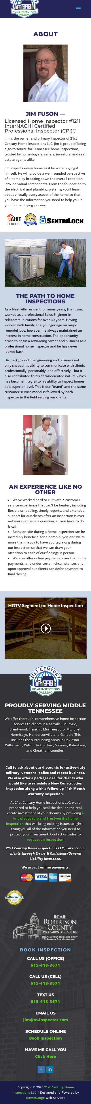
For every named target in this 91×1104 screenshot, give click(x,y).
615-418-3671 (45, 965)
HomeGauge (35, 1098)
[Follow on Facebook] (41, 1069)
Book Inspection (45, 1038)
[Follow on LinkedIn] (49, 1069)
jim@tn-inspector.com (45, 1019)
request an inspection (45, 839)
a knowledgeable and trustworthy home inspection (45, 818)
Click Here (45, 1056)
